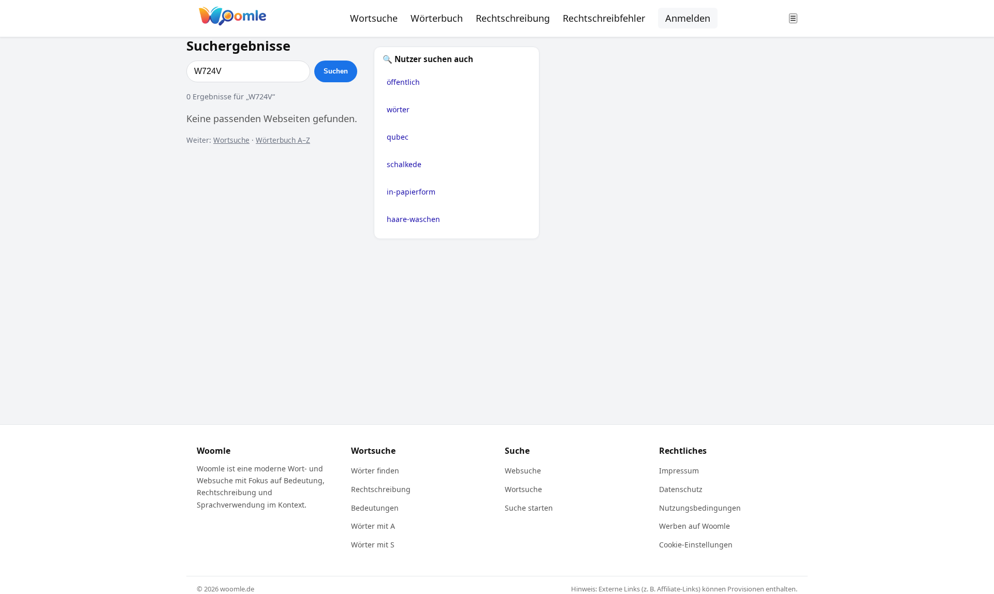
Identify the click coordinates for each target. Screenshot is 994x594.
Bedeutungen (375, 508)
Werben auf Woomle (694, 526)
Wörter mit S (372, 545)
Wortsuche (374, 18)
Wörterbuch (437, 18)
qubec (397, 137)
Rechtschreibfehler (604, 18)
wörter (398, 109)
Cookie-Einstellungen (696, 545)
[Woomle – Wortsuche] (232, 18)
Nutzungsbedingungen (700, 508)
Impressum (679, 471)
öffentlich (403, 82)
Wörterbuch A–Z (283, 140)
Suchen (336, 71)
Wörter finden (375, 471)
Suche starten (529, 508)
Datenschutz (681, 489)
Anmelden (687, 18)
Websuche (523, 471)
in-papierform (411, 192)
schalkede (404, 164)
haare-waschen (413, 219)
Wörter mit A (373, 526)
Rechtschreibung (513, 18)
